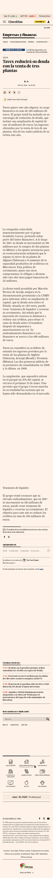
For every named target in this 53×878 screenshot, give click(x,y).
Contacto (6, 851)
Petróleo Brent (44, 16)
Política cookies (24, 851)
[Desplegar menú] (5, 22)
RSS (37, 854)
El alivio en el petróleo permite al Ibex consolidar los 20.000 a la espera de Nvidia (24, 669)
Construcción (41, 42)
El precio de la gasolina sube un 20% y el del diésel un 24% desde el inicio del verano (26, 685)
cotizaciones (10, 786)
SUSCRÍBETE (39, 22)
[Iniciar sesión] (48, 22)
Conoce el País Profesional (26, 797)
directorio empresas (42, 775)
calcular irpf (10, 765)
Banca (5, 42)
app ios (26, 786)
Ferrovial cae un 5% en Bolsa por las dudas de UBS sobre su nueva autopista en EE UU (25, 677)
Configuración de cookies (40, 851)
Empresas (25, 551)
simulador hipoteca (26, 765)
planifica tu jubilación (10, 776)
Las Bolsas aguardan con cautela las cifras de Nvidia (36, 51)
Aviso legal (14, 851)
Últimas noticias (11, 663)
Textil (5, 551)
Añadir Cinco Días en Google (17, 99)
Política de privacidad (12, 854)
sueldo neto (42, 765)
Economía (35, 551)
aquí (41, 569)
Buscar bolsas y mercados (16, 712)
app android (42, 786)
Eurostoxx (14, 725)
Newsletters (44, 854)
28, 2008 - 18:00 (26, 85)
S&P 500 (23, 16)
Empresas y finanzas (20, 35)
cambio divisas (26, 775)
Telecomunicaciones (18, 42)
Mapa (33, 854)
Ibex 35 (7, 16)
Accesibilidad (25, 854)
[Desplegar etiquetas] (48, 550)
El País (46, 27)
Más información (8, 563)
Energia (31, 42)
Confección (13, 551)
